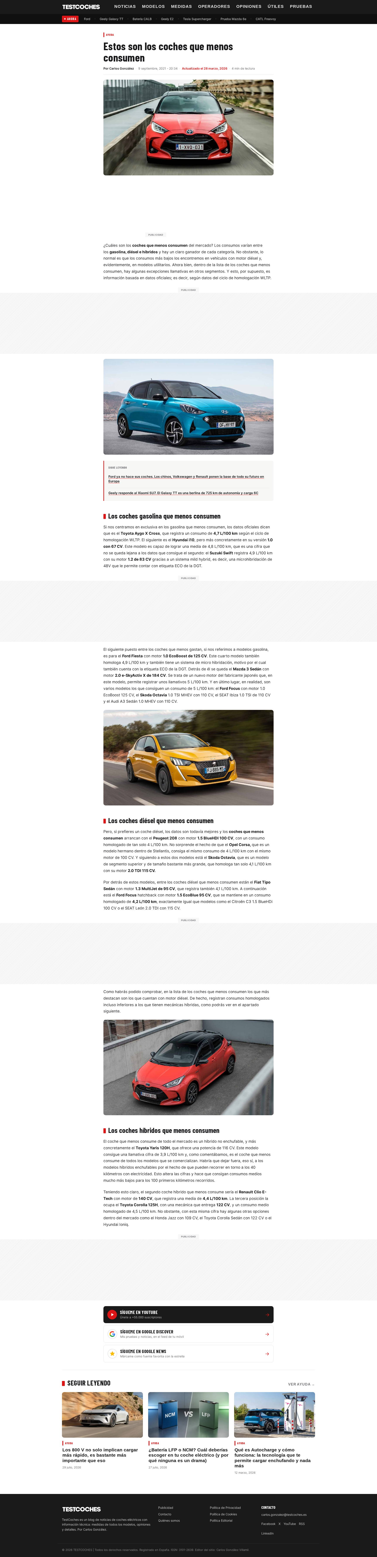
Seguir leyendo (89, 1383)
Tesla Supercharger (197, 19)
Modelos (153, 6)
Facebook (268, 1524)
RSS (302, 1524)
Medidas (181, 6)
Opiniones (249, 6)
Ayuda (110, 34)
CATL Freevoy (266, 19)
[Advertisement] (199, 208)
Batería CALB (142, 19)
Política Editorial (221, 1520)
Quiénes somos (169, 1520)
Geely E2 (167, 19)
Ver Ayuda (301, 1384)
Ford (87, 19)
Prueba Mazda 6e (233, 19)
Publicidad (165, 1507)
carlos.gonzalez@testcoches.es (284, 1514)
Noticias (125, 6)
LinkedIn (267, 1533)
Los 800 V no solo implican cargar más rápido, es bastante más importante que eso (100, 1455)
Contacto (164, 1514)
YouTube (290, 1524)
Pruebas (301, 6)
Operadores (214, 6)
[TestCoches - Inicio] (81, 7)
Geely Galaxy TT (111, 19)
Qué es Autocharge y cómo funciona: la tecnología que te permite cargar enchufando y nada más (273, 1457)
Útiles (276, 6)
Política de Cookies (223, 1514)
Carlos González (121, 68)
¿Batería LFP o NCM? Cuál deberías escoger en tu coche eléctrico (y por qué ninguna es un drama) (188, 1455)
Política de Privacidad (225, 1507)
